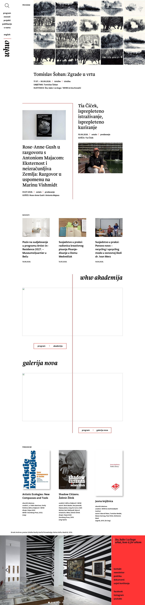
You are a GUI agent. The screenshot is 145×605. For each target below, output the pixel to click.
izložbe (57, 81)
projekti (7, 20)
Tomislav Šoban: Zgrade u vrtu (64, 74)
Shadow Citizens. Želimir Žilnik (69, 496)
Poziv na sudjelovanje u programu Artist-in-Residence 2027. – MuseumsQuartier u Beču (35, 249)
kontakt (117, 568)
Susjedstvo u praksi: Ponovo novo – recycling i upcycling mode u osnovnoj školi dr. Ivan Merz (108, 249)
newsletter (119, 572)
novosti (7, 16)
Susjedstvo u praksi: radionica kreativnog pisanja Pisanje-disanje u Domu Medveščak (71, 249)
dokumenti (119, 579)
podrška (118, 576)
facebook (118, 591)
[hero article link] (89, 33)
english (7, 34)
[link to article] (44, 125)
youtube (118, 598)
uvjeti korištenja (121, 583)
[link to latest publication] (36, 470)
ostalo (39, 192)
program (7, 13)
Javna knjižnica (104, 501)
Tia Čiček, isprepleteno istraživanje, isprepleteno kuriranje (91, 116)
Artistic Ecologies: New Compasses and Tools (36, 496)
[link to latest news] (36, 228)
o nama (7, 27)
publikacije (7, 24)
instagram (119, 595)
